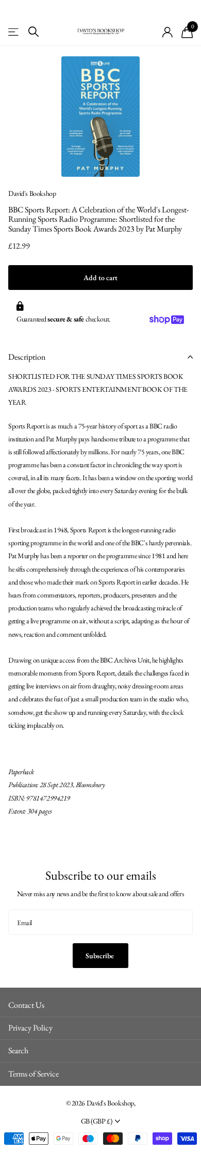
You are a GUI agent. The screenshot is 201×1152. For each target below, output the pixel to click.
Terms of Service (33, 1073)
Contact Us (26, 1005)
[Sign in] (167, 32)
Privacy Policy (30, 1027)
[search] (33, 31)
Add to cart (100, 277)
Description (26, 356)
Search (18, 1050)
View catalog (14, 31)
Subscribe (100, 955)
